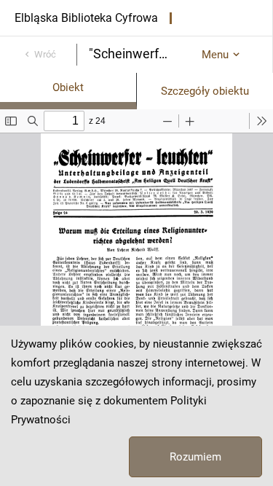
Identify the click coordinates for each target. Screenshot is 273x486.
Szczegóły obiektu (205, 91)
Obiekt (68, 87)
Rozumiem (195, 456)
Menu (215, 54)
